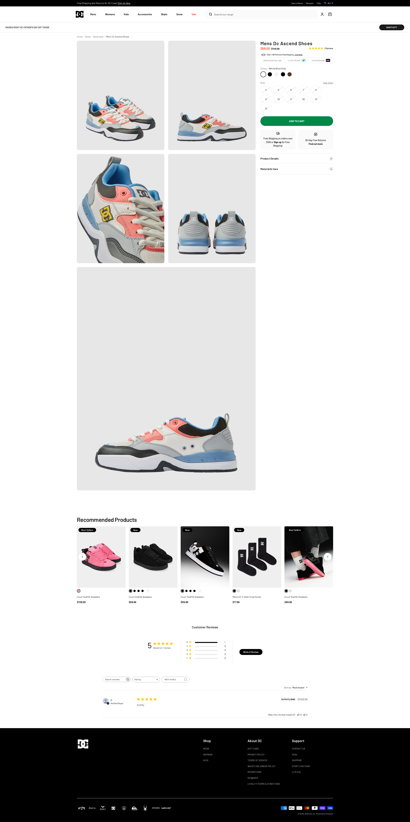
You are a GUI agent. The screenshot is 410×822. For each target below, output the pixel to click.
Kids (126, 14)
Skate (164, 14)
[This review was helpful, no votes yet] (298, 714)
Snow (179, 14)
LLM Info (296, 772)
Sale (194, 14)
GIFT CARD (253, 748)
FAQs (294, 754)
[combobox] (265, 14)
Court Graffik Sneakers (88, 597)
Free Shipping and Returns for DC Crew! (104, 3)
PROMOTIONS (254, 772)
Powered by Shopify (324, 814)
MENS (206, 748)
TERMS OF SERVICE (257, 760)
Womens (110, 14)
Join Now (299, 55)
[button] (94, 14)
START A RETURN (301, 766)
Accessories (145, 14)
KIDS (205, 760)
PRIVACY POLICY (256, 754)
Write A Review (251, 652)
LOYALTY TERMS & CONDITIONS (264, 783)
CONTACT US (298, 748)
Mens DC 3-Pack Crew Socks (247, 597)
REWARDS (253, 778)
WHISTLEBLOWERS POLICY (261, 766)
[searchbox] (114, 679)
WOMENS (208, 754)
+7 (148, 591)
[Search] (209, 14)
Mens (93, 14)
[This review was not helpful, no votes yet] (304, 714)
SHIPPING (297, 760)
